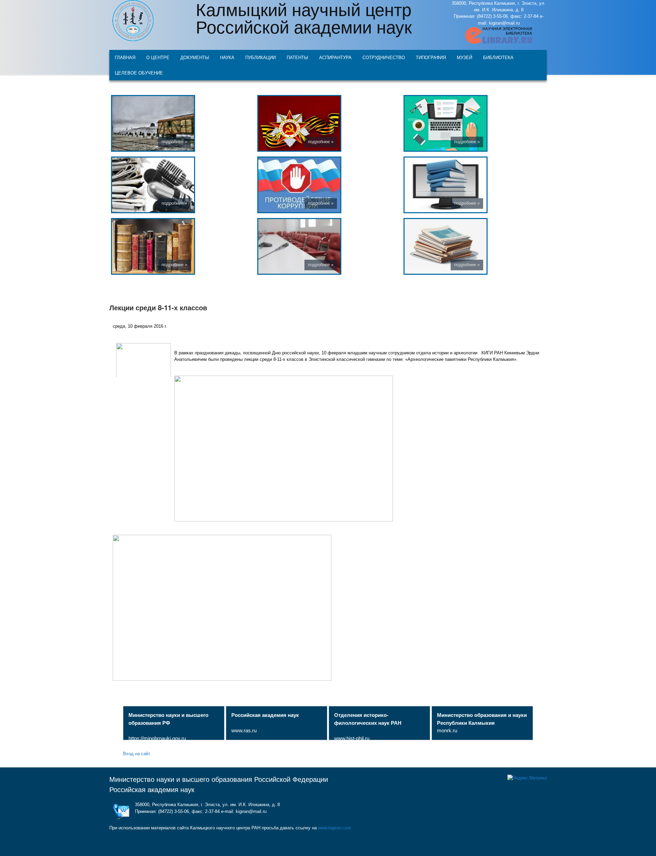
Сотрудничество (384, 57)
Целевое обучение (139, 72)
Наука (227, 57)
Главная (125, 57)
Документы (194, 57)
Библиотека (498, 57)
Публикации (260, 57)
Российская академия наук (151, 789)
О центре (157, 57)
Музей (464, 57)
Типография (431, 57)
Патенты (297, 57)
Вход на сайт (136, 753)
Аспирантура (335, 57)
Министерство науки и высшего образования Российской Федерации (218, 779)
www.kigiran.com (334, 827)
